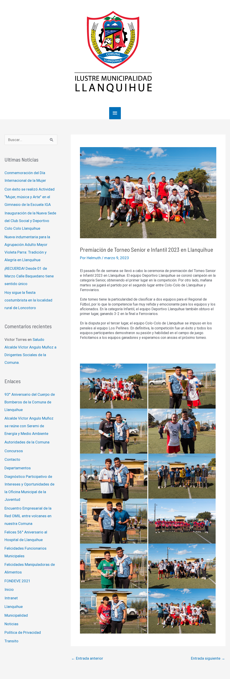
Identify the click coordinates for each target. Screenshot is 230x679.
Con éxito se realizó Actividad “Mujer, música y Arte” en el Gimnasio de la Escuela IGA (29, 197)
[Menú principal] (115, 113)
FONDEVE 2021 (17, 581)
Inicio (9, 589)
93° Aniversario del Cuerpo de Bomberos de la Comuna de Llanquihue (29, 402)
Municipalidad (16, 615)
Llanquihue (13, 606)
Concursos (13, 451)
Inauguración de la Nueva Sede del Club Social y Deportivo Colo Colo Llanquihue (30, 221)
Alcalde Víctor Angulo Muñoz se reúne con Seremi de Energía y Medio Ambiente (28, 426)
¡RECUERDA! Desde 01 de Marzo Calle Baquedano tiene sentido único (29, 276)
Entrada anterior (87, 658)
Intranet (11, 598)
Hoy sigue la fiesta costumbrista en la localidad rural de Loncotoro (28, 300)
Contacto (12, 459)
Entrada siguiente (208, 658)
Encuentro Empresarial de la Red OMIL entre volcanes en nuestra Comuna (27, 516)
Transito (11, 641)
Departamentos (17, 468)
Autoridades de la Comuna (26, 442)
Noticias (11, 624)
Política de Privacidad (22, 632)
